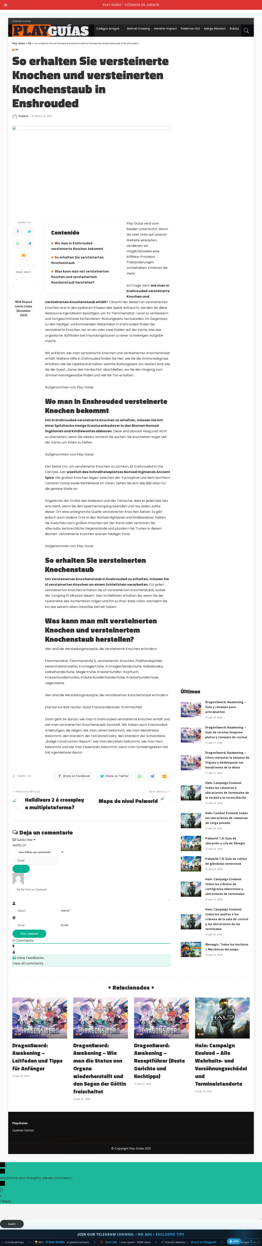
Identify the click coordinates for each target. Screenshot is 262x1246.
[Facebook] (18, 231)
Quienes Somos (23, 1130)
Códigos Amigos (107, 29)
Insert (12, 1224)
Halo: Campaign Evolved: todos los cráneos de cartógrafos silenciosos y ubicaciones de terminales (224, 886)
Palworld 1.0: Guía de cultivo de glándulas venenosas (226, 861)
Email (64, 925)
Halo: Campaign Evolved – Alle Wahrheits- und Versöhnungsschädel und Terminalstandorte (221, 1064)
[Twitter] (29, 231)
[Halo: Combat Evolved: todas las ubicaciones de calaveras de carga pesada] (191, 820)
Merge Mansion (215, 29)
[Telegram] (29, 243)
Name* (66, 911)
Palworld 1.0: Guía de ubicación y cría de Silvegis (225, 841)
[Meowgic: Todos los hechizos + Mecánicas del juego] (191, 949)
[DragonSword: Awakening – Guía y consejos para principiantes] (191, 709)
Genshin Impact (165, 29)
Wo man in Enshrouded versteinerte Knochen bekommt (77, 245)
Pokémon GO (190, 29)
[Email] (23, 255)
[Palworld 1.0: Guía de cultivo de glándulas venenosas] (191, 863)
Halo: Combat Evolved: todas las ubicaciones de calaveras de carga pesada (226, 817)
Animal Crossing (138, 29)
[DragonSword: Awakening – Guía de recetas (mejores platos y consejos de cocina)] (191, 735)
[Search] (246, 30)
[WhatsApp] (18, 243)
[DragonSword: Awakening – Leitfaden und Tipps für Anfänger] (39, 1018)
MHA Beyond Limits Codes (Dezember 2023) (23, 308)
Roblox (234, 29)
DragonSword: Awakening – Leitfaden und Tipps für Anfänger (37, 1056)
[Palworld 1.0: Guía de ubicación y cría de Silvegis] (191, 843)
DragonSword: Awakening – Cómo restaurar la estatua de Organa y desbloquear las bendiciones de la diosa (227, 760)
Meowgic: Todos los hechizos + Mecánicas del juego (226, 947)
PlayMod (23, 116)
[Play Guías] (50, 30)
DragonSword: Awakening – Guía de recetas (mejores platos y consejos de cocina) (226, 732)
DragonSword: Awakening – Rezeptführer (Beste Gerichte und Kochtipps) (159, 1060)
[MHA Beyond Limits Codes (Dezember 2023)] (23, 287)
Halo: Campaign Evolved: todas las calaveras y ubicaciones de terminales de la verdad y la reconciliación (227, 790)
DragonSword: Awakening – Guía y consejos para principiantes (225, 706)
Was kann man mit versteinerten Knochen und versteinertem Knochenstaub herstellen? (80, 276)
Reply (6, 1201)
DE (17, 50)
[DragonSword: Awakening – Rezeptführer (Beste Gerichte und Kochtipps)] (161, 1018)
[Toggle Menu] (5, 5)
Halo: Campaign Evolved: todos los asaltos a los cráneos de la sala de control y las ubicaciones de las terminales (226, 919)
